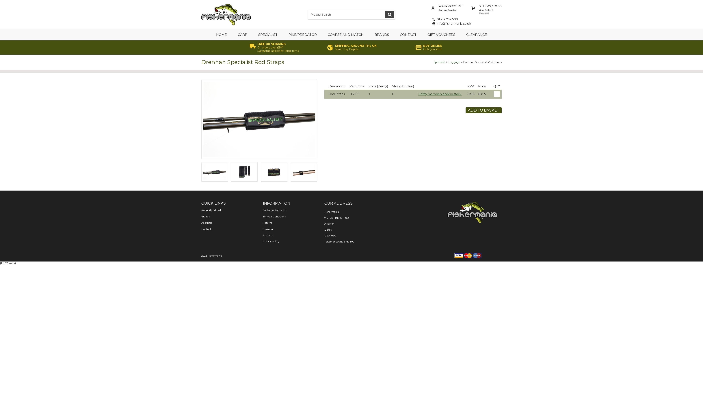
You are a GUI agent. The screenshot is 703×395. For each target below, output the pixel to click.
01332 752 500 (447, 19)
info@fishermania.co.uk (454, 23)
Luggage (454, 62)
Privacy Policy (271, 241)
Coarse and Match (346, 35)
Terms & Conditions (274, 216)
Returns (267, 222)
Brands (382, 35)
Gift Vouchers (441, 35)
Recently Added (211, 210)
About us (206, 222)
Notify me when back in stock (440, 94)
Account (268, 235)
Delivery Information (275, 210)
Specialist (268, 35)
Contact (408, 35)
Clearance (476, 35)
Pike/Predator (303, 35)
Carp (242, 35)
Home (221, 35)
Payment (268, 228)
